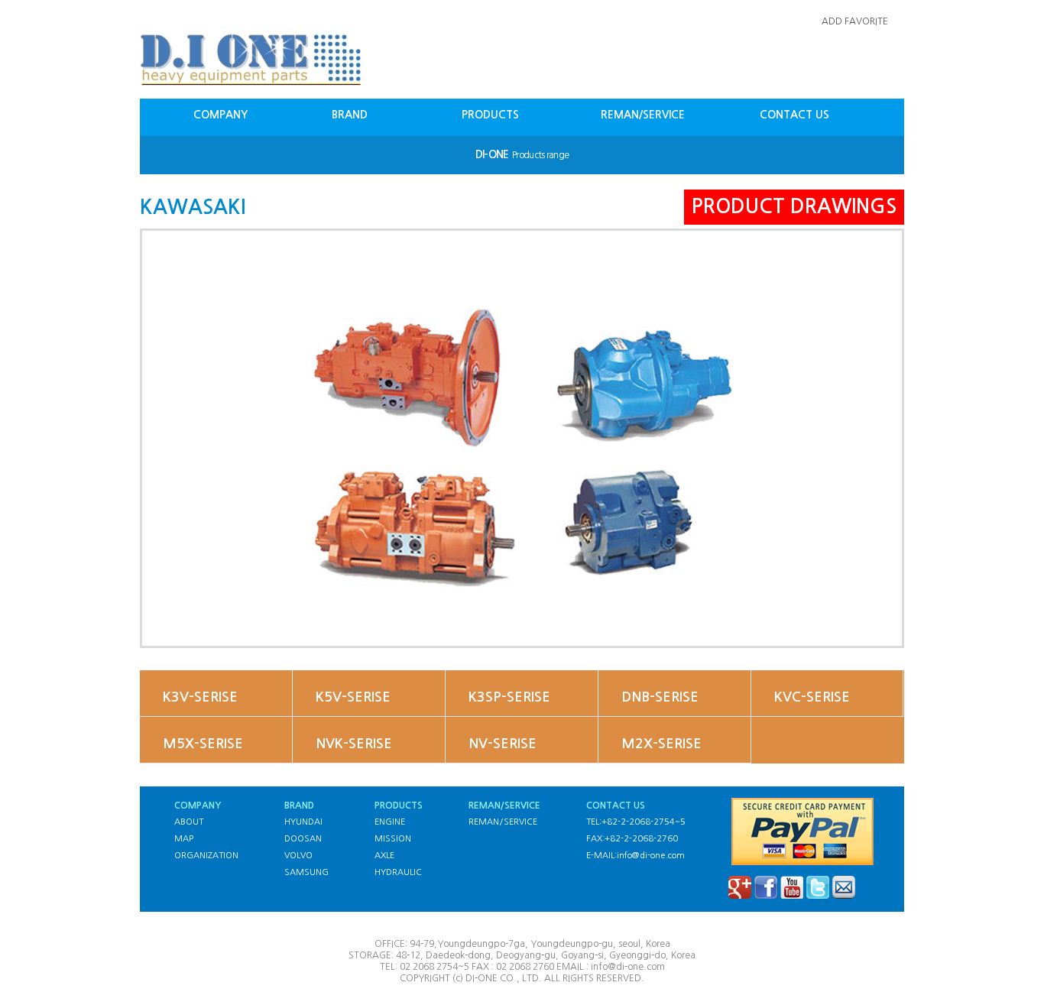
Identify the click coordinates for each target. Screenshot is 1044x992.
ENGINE (389, 822)
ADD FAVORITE (855, 21)
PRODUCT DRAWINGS (794, 206)
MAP (183, 839)
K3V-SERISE (200, 697)
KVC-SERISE (812, 697)
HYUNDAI (303, 822)
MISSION (392, 839)
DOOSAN (303, 839)
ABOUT (188, 822)
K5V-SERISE (353, 697)
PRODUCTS (490, 114)
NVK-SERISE (354, 743)
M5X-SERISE (203, 743)
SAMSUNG (306, 872)
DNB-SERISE (660, 697)
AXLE (384, 855)
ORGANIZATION (206, 855)
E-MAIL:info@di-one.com (635, 855)
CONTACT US (794, 114)
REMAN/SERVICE (643, 114)
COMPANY (220, 114)
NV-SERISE (503, 743)
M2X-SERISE (661, 743)
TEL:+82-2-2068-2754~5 (636, 822)
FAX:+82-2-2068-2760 (632, 839)
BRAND (350, 114)
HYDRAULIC (398, 872)
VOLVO (298, 855)
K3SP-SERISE (509, 697)
